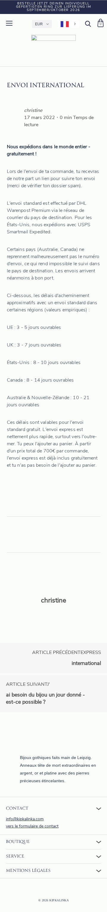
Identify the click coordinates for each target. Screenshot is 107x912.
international (66, 658)
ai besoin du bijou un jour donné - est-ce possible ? (45, 693)
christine (33, 110)
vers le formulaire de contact (32, 826)
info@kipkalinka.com (25, 819)
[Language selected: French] (68, 24)
